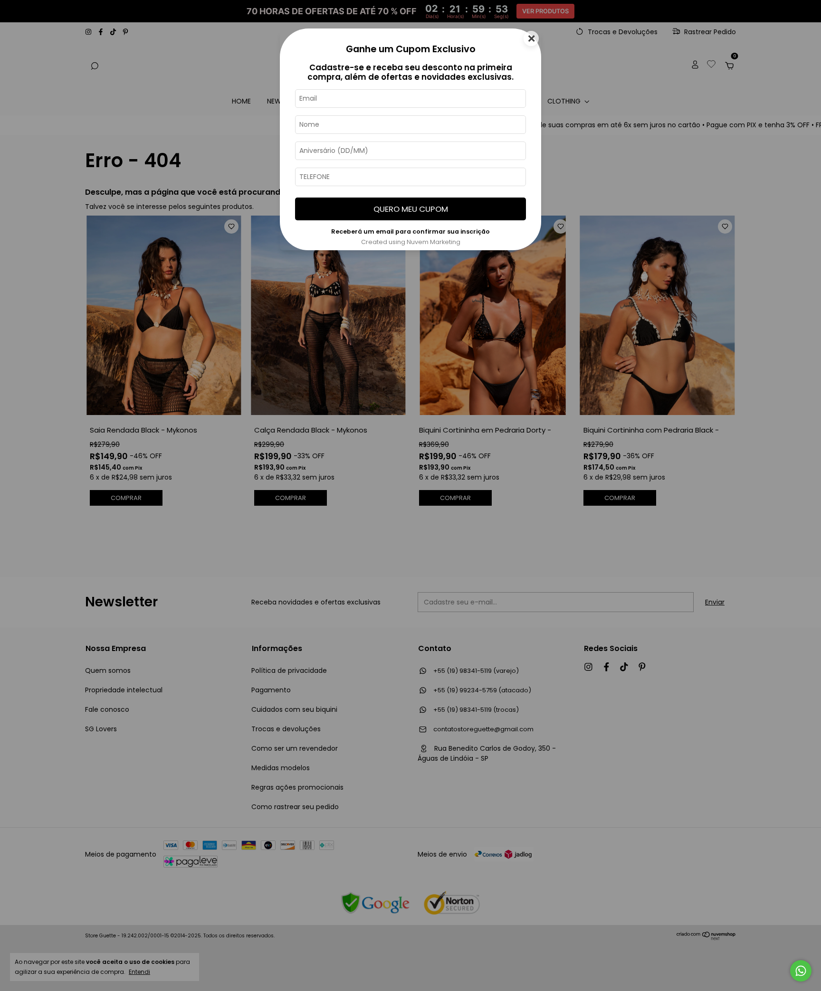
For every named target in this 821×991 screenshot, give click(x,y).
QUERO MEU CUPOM (410, 209)
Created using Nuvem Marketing (410, 242)
